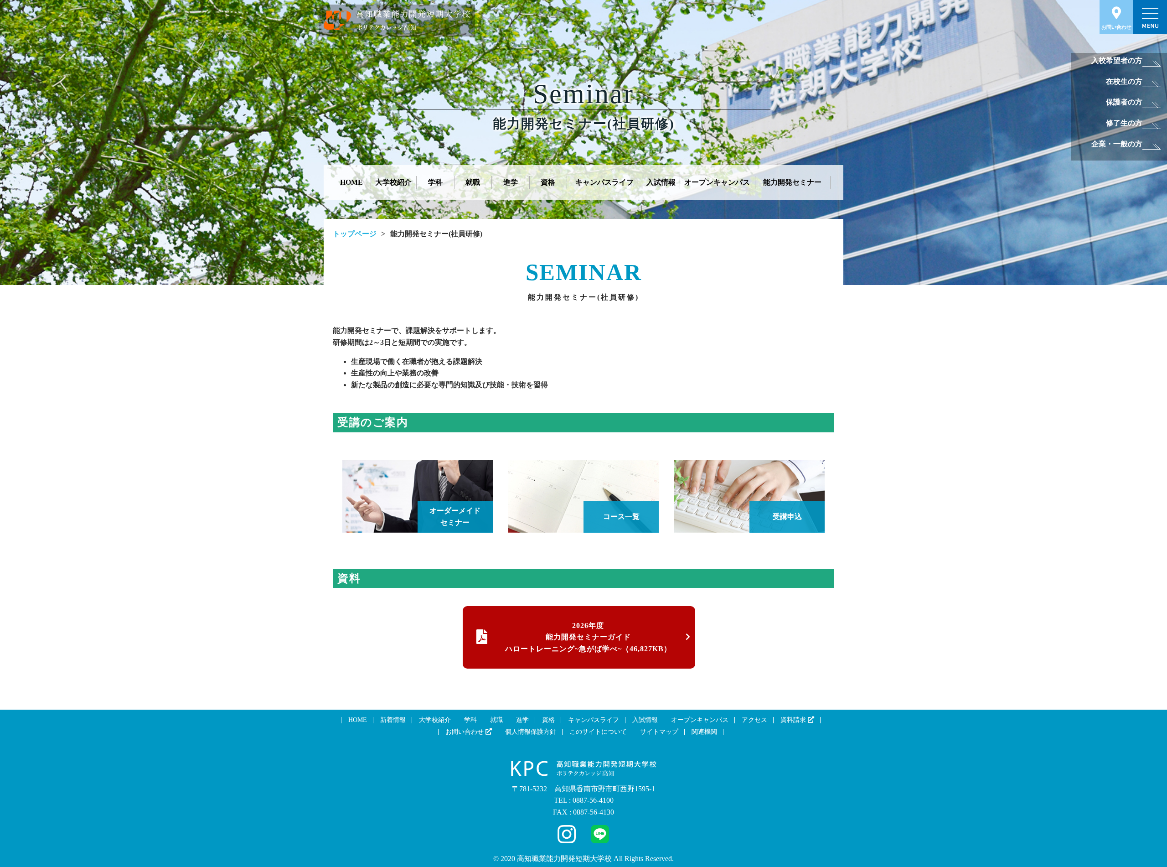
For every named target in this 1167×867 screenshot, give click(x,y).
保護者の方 (1124, 102)
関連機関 (704, 731)
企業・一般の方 (1116, 144)
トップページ (355, 234)
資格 (548, 182)
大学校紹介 (393, 182)
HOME (351, 182)
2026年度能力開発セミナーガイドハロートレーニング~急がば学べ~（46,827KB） (588, 637)
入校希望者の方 (1116, 60)
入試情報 (661, 182)
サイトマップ (659, 731)
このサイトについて (598, 731)
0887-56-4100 (593, 800)
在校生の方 (1124, 81)
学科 (435, 182)
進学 (510, 182)
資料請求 (794, 719)
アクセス (754, 719)
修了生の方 (1124, 123)
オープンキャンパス (717, 182)
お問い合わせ (1116, 27)
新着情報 (393, 719)
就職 (472, 182)
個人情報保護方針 (530, 731)
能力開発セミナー (792, 182)
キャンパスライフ (604, 182)
